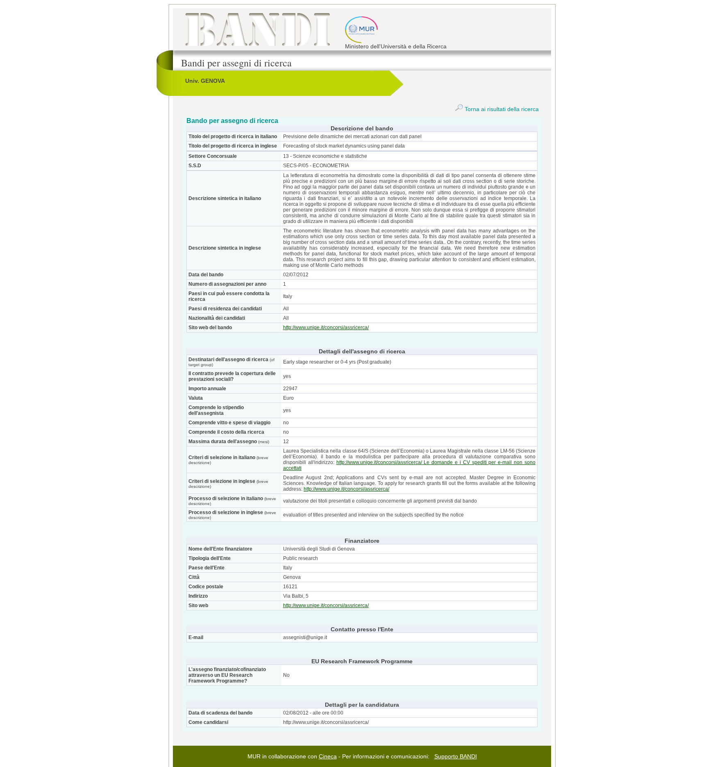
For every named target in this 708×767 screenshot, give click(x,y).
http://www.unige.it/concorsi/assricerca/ (326, 327)
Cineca (328, 756)
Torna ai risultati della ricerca (501, 109)
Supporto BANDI (455, 756)
